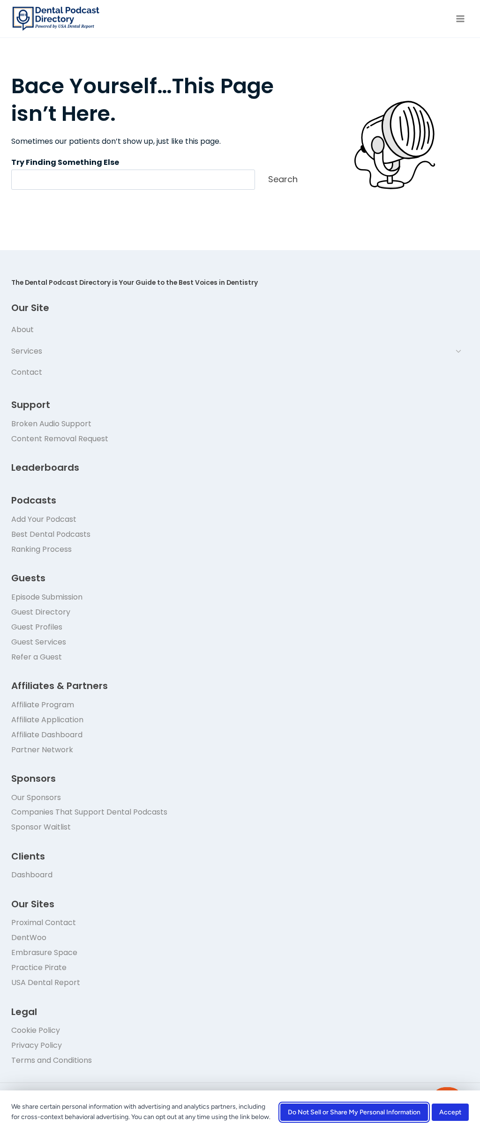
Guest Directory (40, 612)
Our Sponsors (36, 797)
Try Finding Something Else (65, 162)
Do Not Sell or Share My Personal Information (354, 1112)
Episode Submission (46, 597)
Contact (26, 372)
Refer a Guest (36, 657)
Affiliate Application (47, 719)
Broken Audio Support (51, 423)
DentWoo (28, 937)
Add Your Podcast (43, 519)
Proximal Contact (43, 922)
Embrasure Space (44, 952)
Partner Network (42, 749)
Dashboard (31, 874)
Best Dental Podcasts (50, 534)
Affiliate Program (42, 704)
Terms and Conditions (51, 1060)
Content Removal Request (59, 438)
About (22, 329)
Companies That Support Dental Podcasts (89, 812)
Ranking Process (41, 549)
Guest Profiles (36, 627)
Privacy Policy (36, 1045)
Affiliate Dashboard (46, 734)
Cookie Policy (35, 1030)
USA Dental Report (45, 982)
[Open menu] (460, 18)
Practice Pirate (39, 967)
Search (283, 179)
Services (26, 351)
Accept (450, 1112)
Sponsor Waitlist (41, 827)
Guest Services (38, 642)
